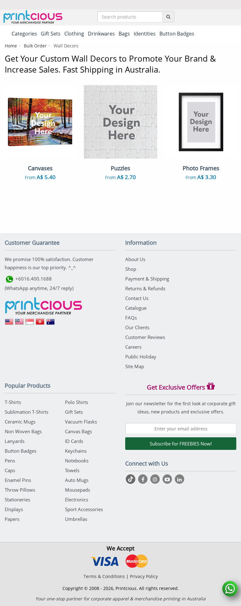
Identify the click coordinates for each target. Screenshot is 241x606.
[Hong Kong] (40, 324)
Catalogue (136, 308)
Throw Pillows (20, 490)
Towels (72, 470)
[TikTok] (131, 479)
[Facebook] (143, 479)
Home (11, 46)
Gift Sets (74, 412)
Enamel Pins (18, 480)
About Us (135, 259)
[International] (9, 324)
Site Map (134, 366)
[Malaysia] (19, 324)
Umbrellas (76, 519)
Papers (12, 519)
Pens (10, 460)
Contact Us (136, 298)
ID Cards (74, 441)
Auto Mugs (76, 480)
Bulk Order (35, 46)
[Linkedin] (179, 479)
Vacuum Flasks (81, 421)
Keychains (76, 451)
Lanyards (14, 441)
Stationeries (17, 499)
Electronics (76, 499)
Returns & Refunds (145, 288)
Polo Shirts (76, 402)
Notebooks (76, 460)
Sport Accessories (84, 509)
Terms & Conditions (104, 576)
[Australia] (50, 324)
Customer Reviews (145, 337)
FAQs (131, 317)
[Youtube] (168, 479)
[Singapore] (29, 324)
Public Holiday (140, 356)
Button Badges (20, 451)
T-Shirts (13, 402)
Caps (10, 470)
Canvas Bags (78, 431)
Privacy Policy (144, 576)
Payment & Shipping (147, 279)
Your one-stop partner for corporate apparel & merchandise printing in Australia (120, 599)
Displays (14, 509)
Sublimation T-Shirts (26, 412)
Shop (130, 269)
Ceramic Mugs (20, 421)
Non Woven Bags (23, 431)
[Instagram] (155, 479)
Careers (133, 347)
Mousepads (77, 490)
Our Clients (137, 327)
